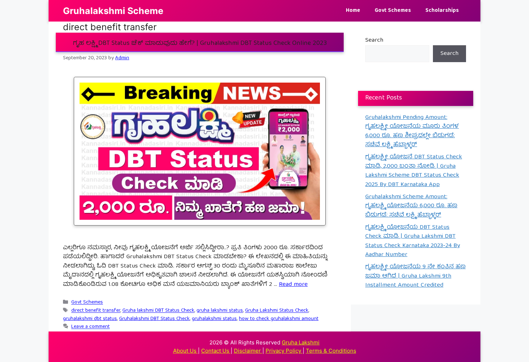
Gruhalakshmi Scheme (113, 10)
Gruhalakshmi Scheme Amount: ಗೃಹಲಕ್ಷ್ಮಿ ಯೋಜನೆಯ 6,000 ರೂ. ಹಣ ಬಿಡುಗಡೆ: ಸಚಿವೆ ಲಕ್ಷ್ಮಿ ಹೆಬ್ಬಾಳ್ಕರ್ (411, 206)
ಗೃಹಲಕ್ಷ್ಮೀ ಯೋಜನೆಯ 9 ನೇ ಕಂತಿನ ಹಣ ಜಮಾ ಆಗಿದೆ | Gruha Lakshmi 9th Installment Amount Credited (415, 276)
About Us (185, 350)
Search (374, 40)
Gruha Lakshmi (301, 342)
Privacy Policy (284, 350)
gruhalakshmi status (214, 319)
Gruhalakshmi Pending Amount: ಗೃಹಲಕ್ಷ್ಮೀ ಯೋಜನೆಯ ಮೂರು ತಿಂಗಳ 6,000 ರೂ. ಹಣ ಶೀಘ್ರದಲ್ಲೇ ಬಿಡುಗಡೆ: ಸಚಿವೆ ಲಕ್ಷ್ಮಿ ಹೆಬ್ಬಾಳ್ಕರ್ (412, 131)
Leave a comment (90, 327)
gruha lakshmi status (219, 311)
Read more (293, 284)
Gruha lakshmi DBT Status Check (158, 311)
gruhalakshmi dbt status (90, 319)
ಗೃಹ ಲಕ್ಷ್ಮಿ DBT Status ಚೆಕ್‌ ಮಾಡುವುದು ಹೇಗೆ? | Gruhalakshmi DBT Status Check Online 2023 (200, 43)
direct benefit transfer (95, 311)
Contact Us (216, 350)
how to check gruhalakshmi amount (278, 319)
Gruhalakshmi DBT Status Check (154, 319)
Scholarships (442, 10)
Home (353, 10)
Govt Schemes (393, 10)
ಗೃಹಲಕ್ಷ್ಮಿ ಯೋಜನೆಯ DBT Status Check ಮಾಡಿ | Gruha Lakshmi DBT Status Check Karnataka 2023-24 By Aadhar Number (412, 241)
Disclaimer (248, 350)
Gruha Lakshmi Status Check (276, 311)
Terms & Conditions (331, 350)
